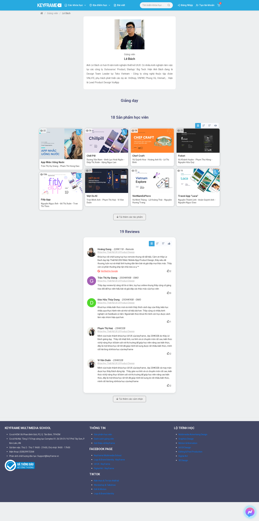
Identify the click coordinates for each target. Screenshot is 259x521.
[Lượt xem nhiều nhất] (215, 125)
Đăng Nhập (187, 5)
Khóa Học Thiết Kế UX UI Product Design (116, 252)
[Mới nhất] (204, 125)
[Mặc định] (198, 125)
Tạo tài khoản (206, 5)
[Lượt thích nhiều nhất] (169, 243)
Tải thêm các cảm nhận (130, 399)
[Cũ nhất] (210, 125)
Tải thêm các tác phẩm (131, 217)
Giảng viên (52, 13)
